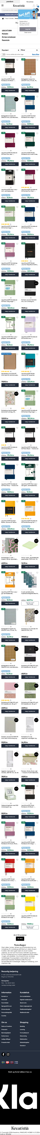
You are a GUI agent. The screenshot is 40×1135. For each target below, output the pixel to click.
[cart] (37, 6)
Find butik (4, 999)
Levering (22, 1029)
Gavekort (23, 1045)
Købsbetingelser (24, 1042)
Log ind (27, 29)
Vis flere (20, 938)
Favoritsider (4, 1003)
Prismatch (4, 1029)
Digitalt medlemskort (26, 999)
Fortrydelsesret (24, 1032)
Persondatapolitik (6, 1012)
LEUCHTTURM (7, 30)
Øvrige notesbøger (9, 37)
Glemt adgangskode (26, 1006)
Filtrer (23, 50)
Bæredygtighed (6, 1032)
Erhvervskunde (5, 1009)
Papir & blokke (9, 18)
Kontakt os (4, 996)
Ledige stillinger (5, 1039)
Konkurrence (5, 1036)
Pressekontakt (5, 1042)
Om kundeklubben (25, 996)
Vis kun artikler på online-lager (15, 54)
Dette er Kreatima (6, 1026)
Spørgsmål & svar (6, 1006)
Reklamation (23, 1039)
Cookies (3, 1015)
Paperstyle (5, 40)
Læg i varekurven (10, 90)
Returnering (23, 1036)
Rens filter (35, 54)
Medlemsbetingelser (25, 1009)
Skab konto (23, 1003)
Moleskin (5, 34)
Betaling (22, 1026)
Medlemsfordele (24, 1012)
